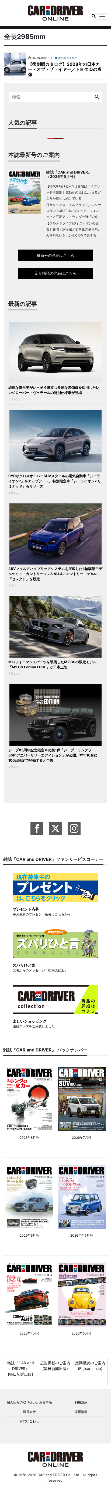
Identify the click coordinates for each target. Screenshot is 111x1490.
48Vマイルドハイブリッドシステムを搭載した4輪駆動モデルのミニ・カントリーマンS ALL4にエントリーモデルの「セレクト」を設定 (55, 573)
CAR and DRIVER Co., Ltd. (58, 1475)
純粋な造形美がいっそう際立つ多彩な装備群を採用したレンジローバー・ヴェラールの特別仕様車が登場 (53, 390)
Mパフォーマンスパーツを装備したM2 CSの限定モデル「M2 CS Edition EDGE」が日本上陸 (52, 664)
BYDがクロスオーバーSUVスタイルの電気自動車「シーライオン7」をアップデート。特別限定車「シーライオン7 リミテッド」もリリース (54, 481)
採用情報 (81, 1412)
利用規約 (81, 1402)
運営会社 (29, 1412)
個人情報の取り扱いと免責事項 (29, 1402)
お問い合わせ (29, 1421)
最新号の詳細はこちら (55, 255)
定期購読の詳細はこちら (55, 273)
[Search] (97, 97)
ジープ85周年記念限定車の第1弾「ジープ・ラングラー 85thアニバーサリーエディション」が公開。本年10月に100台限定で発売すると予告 (53, 755)
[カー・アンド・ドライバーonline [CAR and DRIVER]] (55, 12)
